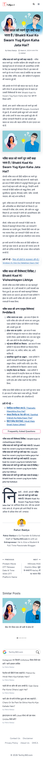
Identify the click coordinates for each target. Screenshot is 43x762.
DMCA (35, 743)
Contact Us (15, 738)
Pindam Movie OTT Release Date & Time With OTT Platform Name (10, 568)
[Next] (37, 617)
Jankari (23, 53)
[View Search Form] (34, 4)
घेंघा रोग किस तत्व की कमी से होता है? (19, 627)
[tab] (17, 637)
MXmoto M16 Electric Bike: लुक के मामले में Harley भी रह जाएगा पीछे (32, 567)
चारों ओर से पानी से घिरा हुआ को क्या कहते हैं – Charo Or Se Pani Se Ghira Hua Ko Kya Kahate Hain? (20, 702)
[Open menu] (38, 4)
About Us (24, 743)
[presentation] (21, 610)
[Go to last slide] (6, 617)
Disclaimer (28, 738)
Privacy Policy (11, 743)
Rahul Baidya (12, 50)
